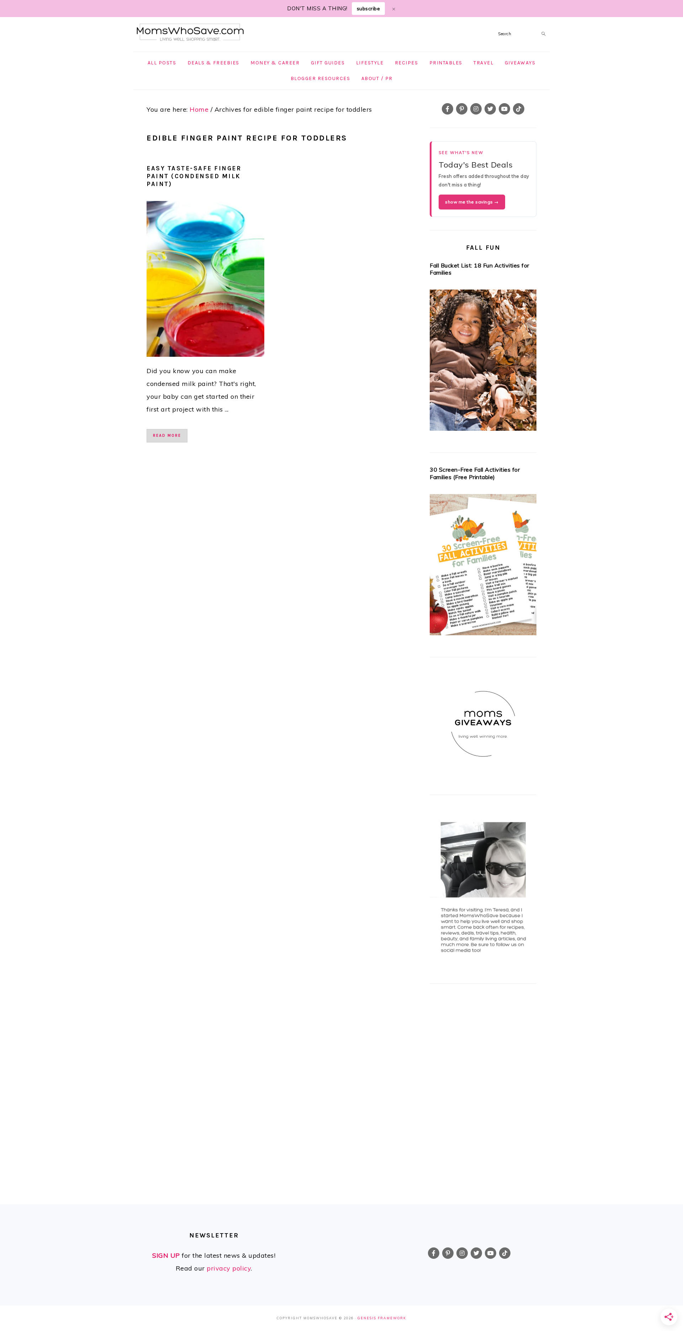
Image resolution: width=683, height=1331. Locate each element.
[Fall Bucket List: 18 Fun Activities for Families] (483, 362)
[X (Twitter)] (490, 109)
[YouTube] (504, 109)
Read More (167, 435)
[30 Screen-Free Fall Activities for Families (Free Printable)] (483, 567)
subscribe (368, 8)
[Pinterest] (461, 109)
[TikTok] (518, 109)
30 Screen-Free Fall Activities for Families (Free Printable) (475, 473)
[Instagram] (476, 109)
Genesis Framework (382, 1318)
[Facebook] (447, 109)
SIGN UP (166, 1255)
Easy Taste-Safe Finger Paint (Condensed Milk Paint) (194, 176)
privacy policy (229, 1268)
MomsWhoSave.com (190, 32)
